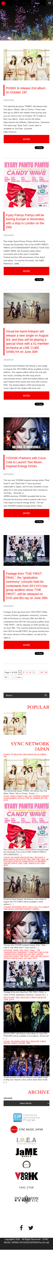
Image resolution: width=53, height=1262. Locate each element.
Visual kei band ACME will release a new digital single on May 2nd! (25, 1043)
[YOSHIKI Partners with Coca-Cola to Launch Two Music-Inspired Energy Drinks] (26, 927)
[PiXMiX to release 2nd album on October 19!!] (26, 774)
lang (37, 3)
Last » (19, 677)
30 (6, 677)
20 (46, 672)
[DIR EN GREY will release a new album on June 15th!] (26, 1017)
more (26, 139)
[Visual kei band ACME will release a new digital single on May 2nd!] (26, 1060)
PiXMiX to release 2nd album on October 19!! (25, 756)
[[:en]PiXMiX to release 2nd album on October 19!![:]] (15, 723)
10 (41, 672)
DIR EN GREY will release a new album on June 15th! (25, 999)
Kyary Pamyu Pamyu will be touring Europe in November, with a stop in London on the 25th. (26, 798)
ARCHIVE (8, 1098)
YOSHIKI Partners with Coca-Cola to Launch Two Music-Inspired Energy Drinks (26, 908)
